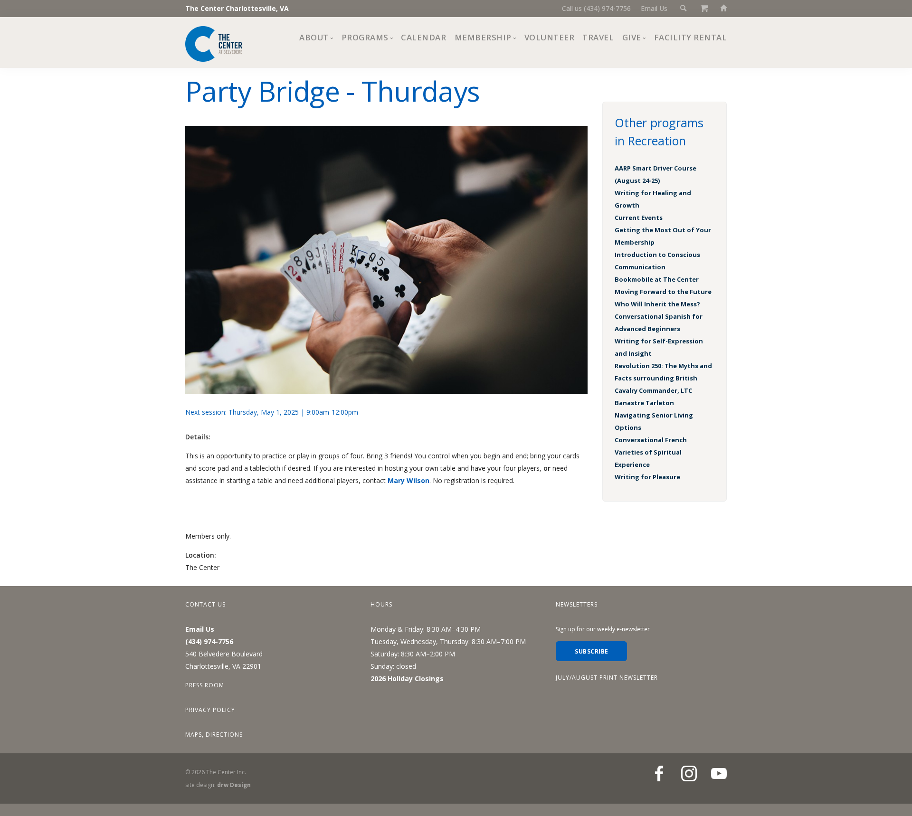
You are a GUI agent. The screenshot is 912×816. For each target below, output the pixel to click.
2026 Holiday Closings (407, 678)
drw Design (234, 785)
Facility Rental (690, 37)
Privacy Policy (210, 710)
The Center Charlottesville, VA (237, 8)
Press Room (204, 685)
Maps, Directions (214, 735)
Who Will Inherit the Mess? (657, 304)
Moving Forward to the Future (663, 291)
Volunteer (549, 37)
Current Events (639, 217)
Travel (598, 37)
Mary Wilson (408, 480)
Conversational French (651, 440)
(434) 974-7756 (209, 641)
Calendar (423, 37)
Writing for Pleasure (647, 477)
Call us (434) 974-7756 (596, 8)
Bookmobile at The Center (657, 279)
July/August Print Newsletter (607, 678)
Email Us (654, 8)
